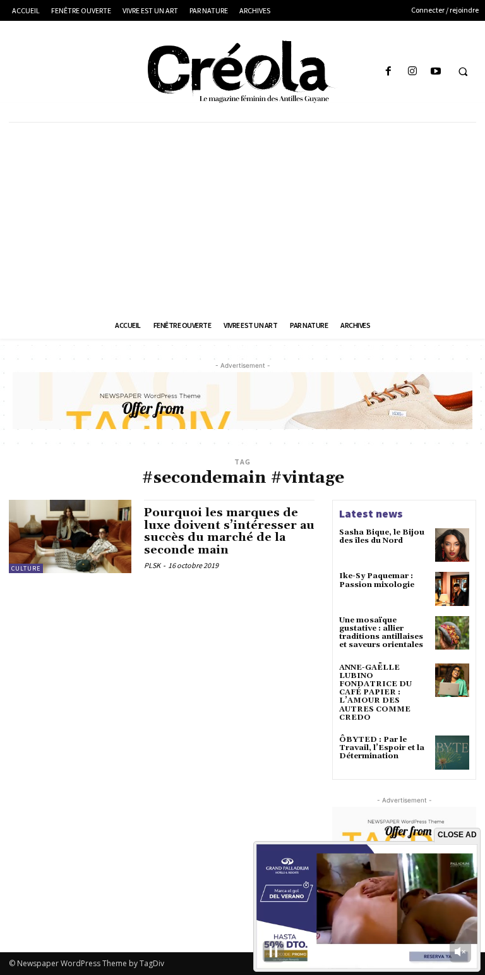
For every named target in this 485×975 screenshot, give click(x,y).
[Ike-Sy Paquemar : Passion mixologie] (452, 589)
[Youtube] (435, 71)
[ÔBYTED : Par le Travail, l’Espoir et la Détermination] (452, 753)
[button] (463, 72)
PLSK (152, 565)
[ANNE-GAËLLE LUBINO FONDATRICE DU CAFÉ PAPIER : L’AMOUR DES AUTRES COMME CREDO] (452, 680)
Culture (25, 568)
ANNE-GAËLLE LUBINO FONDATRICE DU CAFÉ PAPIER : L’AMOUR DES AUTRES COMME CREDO (375, 692)
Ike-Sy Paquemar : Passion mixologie (376, 580)
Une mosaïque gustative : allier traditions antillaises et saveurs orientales (381, 632)
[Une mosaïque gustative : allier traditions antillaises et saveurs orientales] (452, 633)
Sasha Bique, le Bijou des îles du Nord (381, 536)
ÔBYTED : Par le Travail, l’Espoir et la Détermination (381, 748)
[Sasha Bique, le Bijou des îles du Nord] (452, 545)
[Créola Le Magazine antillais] (242, 71)
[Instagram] (412, 71)
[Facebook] (388, 71)
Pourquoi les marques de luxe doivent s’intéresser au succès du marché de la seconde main (229, 531)
